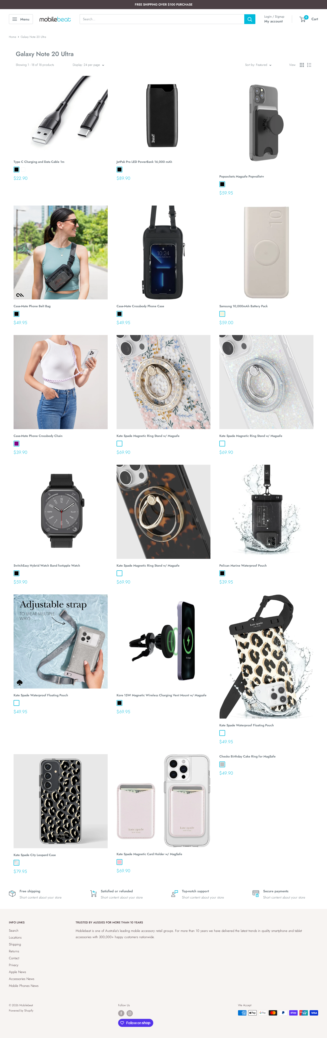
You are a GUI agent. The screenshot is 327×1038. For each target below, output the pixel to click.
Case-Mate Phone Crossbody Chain (38, 436)
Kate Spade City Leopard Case (35, 855)
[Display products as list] (309, 65)
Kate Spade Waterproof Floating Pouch (41, 695)
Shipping (15, 944)
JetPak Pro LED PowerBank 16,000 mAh (144, 162)
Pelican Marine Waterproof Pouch (243, 565)
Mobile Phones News (23, 985)
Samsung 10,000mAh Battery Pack (243, 306)
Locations (15, 937)
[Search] (249, 19)
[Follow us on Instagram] (130, 1013)
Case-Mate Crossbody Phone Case (140, 306)
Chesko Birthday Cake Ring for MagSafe (247, 756)
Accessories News (21, 978)
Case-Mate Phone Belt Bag (32, 306)
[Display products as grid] (302, 65)
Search (13, 930)
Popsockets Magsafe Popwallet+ (241, 176)
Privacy (13, 965)
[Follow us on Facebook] (121, 1013)
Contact (14, 958)
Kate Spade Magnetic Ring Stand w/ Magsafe (148, 436)
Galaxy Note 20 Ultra (33, 37)
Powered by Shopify (21, 1010)
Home (12, 37)
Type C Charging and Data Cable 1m (39, 162)
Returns (14, 951)
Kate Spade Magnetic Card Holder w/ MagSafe (149, 854)
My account (273, 21)
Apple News (17, 971)
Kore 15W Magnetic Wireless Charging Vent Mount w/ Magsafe (161, 695)
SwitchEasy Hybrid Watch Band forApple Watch (47, 565)
